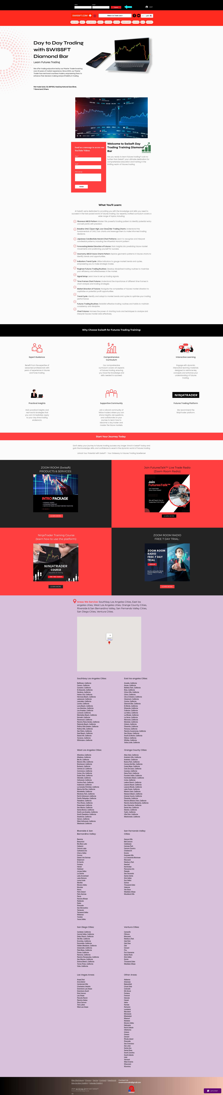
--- (72, 1093)
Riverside (80, 905)
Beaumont (80, 841)
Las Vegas (80, 995)
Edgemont (80, 860)
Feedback (112, 1080)
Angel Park (81, 979)
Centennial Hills (82, 984)
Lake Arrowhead (83, 876)
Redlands (80, 901)
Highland (80, 869)
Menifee (80, 882)
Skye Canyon (81, 1002)
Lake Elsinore (82, 878)
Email (93, 4)
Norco (79, 889)
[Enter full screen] (145, 136)
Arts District (81, 982)
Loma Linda (81, 880)
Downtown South (83, 991)
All (77, 1089)
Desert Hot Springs (83, 857)
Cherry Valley (81, 853)
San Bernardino (82, 908)
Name (76, 4)
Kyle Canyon (81, 993)
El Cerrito (80, 862)
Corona (79, 855)
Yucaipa (80, 917)
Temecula (80, 910)
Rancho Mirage (82, 898)
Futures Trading (96, 1083)
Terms (95, 1080)
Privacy (88, 1080)
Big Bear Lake (82, 844)
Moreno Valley (82, 885)
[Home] (95, 16)
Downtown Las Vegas (84, 989)
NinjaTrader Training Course (56, 535)
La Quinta (80, 873)
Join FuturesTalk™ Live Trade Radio (167, 467)
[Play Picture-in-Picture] (142, 136)
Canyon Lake (81, 848)
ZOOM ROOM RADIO (167, 535)
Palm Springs (81, 894)
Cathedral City (82, 850)
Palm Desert (81, 892)
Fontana (80, 864)
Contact (102, 1080)
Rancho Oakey (82, 1000)
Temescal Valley (82, 912)
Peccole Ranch (82, 998)
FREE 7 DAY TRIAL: (167, 539)
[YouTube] (138, 15)
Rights (80, 1089)
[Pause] (77, 136)
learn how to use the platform (55, 539)
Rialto (79, 903)
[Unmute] (80, 136)
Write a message (78, 171)
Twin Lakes (81, 1004)
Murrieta (80, 887)
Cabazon (80, 846)
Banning (80, 839)
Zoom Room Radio (167, 471)
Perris (79, 896)
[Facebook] (134, 15)
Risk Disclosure (77, 1080)
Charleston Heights (83, 986)
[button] (126, 22)
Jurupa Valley (81, 871)
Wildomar (80, 914)
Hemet (79, 866)
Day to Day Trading (79, 1083)
